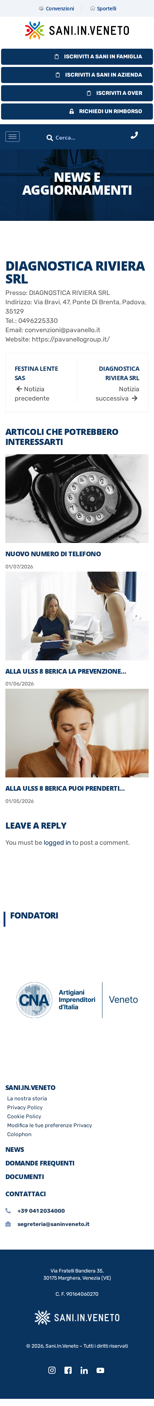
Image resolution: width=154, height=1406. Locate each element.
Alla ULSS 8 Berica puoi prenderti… (65, 788)
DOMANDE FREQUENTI (39, 1163)
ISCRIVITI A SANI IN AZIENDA (103, 75)
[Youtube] (100, 1370)
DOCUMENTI (24, 1176)
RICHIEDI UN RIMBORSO (110, 111)
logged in (57, 843)
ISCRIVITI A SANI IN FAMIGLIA (103, 56)
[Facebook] (68, 1370)
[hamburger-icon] (12, 136)
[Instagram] (51, 1370)
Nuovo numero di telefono (53, 553)
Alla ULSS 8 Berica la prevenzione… (65, 671)
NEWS (14, 1149)
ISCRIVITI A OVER (119, 93)
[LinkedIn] (84, 1370)
